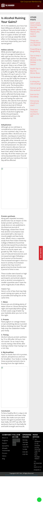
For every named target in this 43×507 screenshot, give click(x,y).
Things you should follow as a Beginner (35, 42)
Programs (5, 440)
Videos (4, 456)
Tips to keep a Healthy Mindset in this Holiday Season (35, 60)
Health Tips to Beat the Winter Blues (35, 71)
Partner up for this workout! (35, 89)
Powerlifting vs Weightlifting (35, 50)
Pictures (4, 453)
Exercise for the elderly (34, 95)
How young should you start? (34, 103)
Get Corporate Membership (30, 2)
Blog (3, 459)
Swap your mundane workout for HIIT (34, 112)
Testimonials (6, 450)
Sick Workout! (35, 77)
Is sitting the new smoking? (35, 82)
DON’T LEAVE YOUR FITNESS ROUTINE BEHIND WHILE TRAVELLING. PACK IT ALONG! (35, 29)
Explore (4, 443)
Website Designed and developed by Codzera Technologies (21, 475)
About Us (5, 438)
